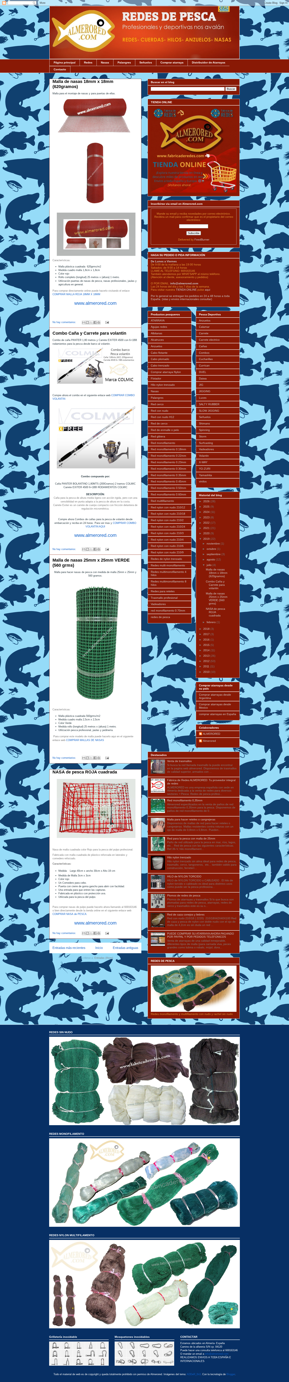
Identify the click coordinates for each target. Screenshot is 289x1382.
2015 (206, 644)
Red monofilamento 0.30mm (168, 468)
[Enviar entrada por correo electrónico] (106, 322)
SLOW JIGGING (209, 410)
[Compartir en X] (91, 322)
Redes (88, 62)
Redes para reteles (163, 591)
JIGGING (204, 391)
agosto (211, 559)
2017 (206, 634)
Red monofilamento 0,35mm (184, 800)
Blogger (230, 1374)
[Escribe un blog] (87, 322)
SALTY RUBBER (209, 404)
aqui (207, 289)
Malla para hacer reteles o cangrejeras (191, 819)
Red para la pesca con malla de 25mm (191, 838)
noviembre (214, 543)
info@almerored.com (184, 283)
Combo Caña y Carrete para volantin (89, 333)
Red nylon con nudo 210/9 (167, 552)
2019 (206, 538)
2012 (206, 661)
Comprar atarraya (171, 62)
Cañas (203, 346)
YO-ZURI (204, 468)
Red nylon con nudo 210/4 (167, 539)
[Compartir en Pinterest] (99, 322)
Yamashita (205, 475)
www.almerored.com (95, 303)
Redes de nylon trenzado (166, 558)
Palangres (124, 62)
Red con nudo (159, 410)
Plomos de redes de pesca (183, 895)
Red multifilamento (162, 500)
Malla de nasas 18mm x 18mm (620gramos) (216, 573)
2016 (206, 639)
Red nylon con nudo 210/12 (168, 507)
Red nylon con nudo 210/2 (167, 520)
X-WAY (203, 462)
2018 (206, 628)
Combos (204, 352)
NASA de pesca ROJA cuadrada (84, 772)
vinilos (203, 481)
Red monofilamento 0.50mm (168, 487)
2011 (206, 666)
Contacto (60, 69)
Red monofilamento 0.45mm (168, 481)
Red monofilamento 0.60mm (168, 494)
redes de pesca (160, 617)
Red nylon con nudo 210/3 (167, 533)
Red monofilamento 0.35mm (168, 475)
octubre (212, 548)
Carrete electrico (209, 339)
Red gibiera (158, 436)
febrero (211, 622)
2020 (206, 533)
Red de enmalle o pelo (165, 430)
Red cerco (157, 404)
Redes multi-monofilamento (168, 565)
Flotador (156, 378)
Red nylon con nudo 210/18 (168, 513)
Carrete (203, 333)
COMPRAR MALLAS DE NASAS (85, 740)
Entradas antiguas (125, 947)
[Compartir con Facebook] (95, 322)
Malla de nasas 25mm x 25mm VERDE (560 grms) (216, 598)
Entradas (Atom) (103, 957)
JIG (201, 384)
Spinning (204, 430)
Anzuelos (156, 346)
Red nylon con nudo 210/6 (167, 545)
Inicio (99, 947)
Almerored (209, 740)
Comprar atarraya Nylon (166, 372)
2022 (206, 522)
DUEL (202, 372)
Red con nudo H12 (162, 417)
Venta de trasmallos (179, 761)
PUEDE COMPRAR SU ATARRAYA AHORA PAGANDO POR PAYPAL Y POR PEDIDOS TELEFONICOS (200, 935)
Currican (204, 365)
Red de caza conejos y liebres (185, 914)
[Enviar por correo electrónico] (84, 322)
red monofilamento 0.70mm (168, 610)
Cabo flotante (159, 352)
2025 (206, 506)
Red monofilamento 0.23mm (168, 462)
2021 (206, 528)
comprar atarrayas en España (217, 714)
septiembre (214, 554)
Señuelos (145, 62)
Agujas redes (159, 326)
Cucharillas (206, 359)
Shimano (204, 423)
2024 (206, 511)
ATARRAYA (158, 320)
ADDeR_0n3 (194, 1374)
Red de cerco (159, 423)
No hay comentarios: (64, 322)
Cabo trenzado (160, 365)
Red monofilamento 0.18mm (168, 449)
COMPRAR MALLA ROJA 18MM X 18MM (76, 294)
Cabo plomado (160, 359)
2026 (206, 501)
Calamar (204, 326)
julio (209, 565)
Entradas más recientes (68, 947)
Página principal (64, 62)
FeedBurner (201, 239)
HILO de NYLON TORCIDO (184, 876)
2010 (206, 671)
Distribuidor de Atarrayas (208, 62)
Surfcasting (206, 442)
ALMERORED (211, 733)
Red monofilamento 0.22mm (168, 455)
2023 (206, 517)
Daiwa (203, 378)
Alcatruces (157, 339)
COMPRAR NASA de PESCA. (69, 914)
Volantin (204, 455)
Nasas (105, 62)
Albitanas (156, 333)
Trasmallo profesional (164, 597)
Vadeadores (158, 604)
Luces (202, 397)
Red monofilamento (163, 442)
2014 (206, 650)
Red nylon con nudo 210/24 (168, 526)
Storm (202, 436)
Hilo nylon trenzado (163, 384)
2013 (206, 655)
